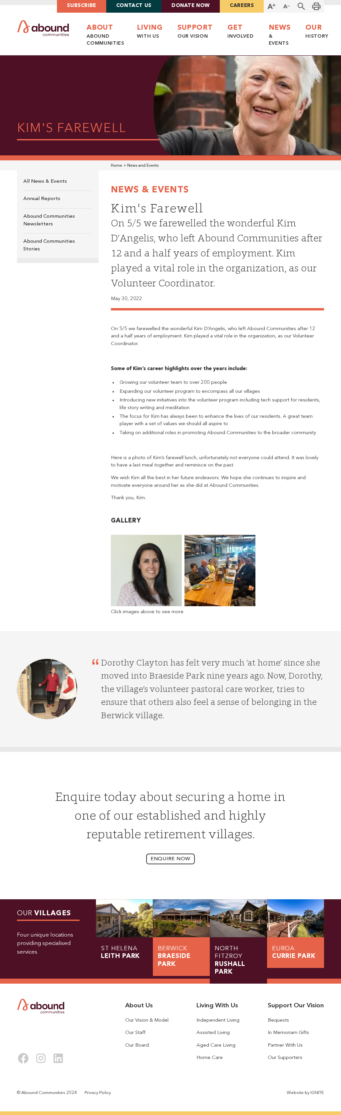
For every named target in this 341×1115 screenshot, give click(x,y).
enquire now (170, 859)
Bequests (278, 1020)
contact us (134, 5)
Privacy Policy (98, 1093)
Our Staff (135, 1032)
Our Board (137, 1045)
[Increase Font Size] (271, 6)
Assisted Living (213, 1032)
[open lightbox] (146, 570)
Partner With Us (285, 1045)
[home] (43, 28)
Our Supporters (285, 1057)
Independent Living (217, 1020)
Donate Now (190, 5)
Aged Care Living (215, 1045)
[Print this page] (316, 6)
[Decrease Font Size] (286, 6)
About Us (139, 1006)
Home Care (209, 1057)
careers (242, 5)
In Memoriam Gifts (288, 1032)
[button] (301, 6)
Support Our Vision (296, 1006)
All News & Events (45, 181)
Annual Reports (41, 198)
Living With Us (217, 1006)
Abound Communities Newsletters (49, 220)
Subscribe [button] (81, 5)
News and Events (143, 166)
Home (116, 166)
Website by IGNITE (305, 1093)
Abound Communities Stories (49, 245)
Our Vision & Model (147, 1020)
